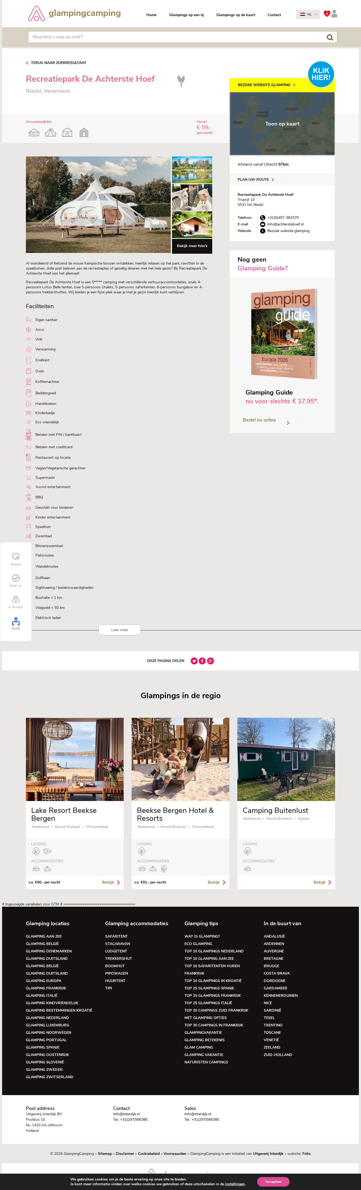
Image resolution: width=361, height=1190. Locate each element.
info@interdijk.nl (126, 1114)
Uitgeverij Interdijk (268, 1153)
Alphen (303, 818)
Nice (268, 1003)
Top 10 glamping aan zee (209, 958)
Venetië (271, 1040)
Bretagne (273, 958)
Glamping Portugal (46, 1040)
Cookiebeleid (149, 1153)
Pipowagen (116, 973)
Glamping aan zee (44, 936)
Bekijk (108, 882)
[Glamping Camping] (74, 14)
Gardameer (275, 988)
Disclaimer (125, 1153)
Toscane (272, 1032)
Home (151, 14)
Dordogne (274, 980)
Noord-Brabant (67, 826)
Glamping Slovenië (45, 1062)
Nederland (40, 826)
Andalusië (274, 936)
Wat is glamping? (202, 936)
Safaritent (116, 936)
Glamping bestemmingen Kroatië (59, 1010)
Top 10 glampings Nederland (214, 951)
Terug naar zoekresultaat (58, 62)
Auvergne (274, 951)
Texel (269, 1017)
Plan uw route (253, 179)
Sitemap (105, 1153)
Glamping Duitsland (47, 958)
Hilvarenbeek (97, 826)
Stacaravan (117, 943)
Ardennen (274, 943)
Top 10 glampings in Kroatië (213, 980)
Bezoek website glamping (264, 84)
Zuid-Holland (278, 1054)
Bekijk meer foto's (192, 245)
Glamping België (42, 943)
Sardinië (272, 1010)
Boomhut (115, 966)
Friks (306, 1153)
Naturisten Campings (206, 1062)
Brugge (271, 966)
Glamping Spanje (42, 1047)
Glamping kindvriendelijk (52, 1003)
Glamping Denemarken (49, 951)
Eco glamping (198, 943)
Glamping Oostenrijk (47, 1054)
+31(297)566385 (134, 1119)
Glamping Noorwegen (48, 1032)
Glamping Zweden (44, 1069)
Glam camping (198, 1047)
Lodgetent (116, 951)
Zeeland (272, 1047)
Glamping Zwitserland (49, 1077)
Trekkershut (118, 958)
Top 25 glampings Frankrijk (212, 995)
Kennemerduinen (281, 995)
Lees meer (119, 629)
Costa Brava (277, 973)
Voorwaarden (175, 1153)
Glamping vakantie (203, 1054)
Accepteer (273, 1181)
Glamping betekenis (204, 1040)
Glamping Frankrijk (46, 988)
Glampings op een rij (186, 14)
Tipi (108, 988)
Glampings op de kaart (235, 14)
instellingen (235, 1184)
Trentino (273, 1025)
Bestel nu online (259, 420)
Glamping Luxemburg (47, 1025)
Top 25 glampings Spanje (209, 988)
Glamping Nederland (47, 1017)
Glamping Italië (41, 995)
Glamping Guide (269, 392)
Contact (274, 14)
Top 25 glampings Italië (208, 1003)
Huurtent (115, 980)
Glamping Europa (43, 980)
